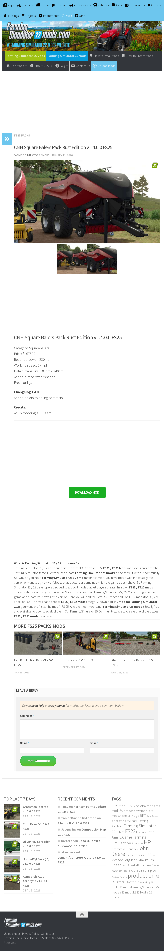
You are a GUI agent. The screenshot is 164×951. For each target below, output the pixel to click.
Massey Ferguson (124, 860)
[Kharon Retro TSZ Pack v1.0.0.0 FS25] (135, 643)
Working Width (148, 882)
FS (123, 832)
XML (113, 887)
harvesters (138, 843)
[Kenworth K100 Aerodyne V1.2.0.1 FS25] (12, 882)
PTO (119, 882)
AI (120, 816)
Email (94, 743)
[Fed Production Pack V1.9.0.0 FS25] (38, 643)
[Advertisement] (82, 100)
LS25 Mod (139, 892)
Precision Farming (119, 877)
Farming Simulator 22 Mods (67, 56)
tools (135, 881)
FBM (118, 832)
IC (152, 843)
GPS (130, 843)
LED (149, 855)
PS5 (114, 882)
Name (24, 743)
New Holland (124, 870)
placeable (141, 870)
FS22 (130, 831)
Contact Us (47, 934)
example (121, 821)
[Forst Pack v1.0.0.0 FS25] (87, 643)
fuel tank (141, 832)
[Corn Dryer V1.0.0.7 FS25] (12, 830)
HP (147, 842)
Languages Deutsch (136, 855)
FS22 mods (123, 887)
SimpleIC (126, 882)
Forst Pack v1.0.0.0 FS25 (79, 660)
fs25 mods (126, 892)
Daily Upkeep (152, 816)
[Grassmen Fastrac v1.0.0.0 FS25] (12, 812)
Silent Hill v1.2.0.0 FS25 (73, 823)
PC (131, 870)
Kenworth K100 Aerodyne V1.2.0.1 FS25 (35, 880)
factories (132, 821)
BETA (130, 815)
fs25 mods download (133, 811)
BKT (143, 815)
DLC (113, 821)
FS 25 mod (118, 806)
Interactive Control (124, 849)
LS (153, 855)
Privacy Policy (30, 934)
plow (153, 870)
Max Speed (128, 865)
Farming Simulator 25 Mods (25, 56)
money (147, 865)
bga (136, 815)
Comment (27, 716)
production (141, 875)
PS (157, 876)
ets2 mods (147, 806)
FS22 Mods (45, 938)
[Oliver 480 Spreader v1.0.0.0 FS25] (12, 847)
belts (124, 816)
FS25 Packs (22, 135)
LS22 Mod (133, 806)
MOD (139, 865)
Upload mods (12, 934)
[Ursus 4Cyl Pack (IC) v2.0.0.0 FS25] (12, 864)
